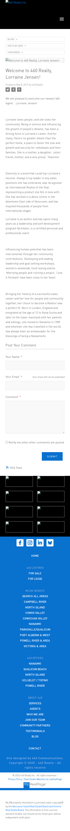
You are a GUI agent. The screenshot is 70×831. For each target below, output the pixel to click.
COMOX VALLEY (35, 613)
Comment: (12, 397)
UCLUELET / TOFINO (35, 680)
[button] (20, 542)
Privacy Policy (15, 779)
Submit (52, 456)
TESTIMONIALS (35, 731)
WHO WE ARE (35, 714)
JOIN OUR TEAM (35, 720)
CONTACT (35, 748)
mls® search (35, 590)
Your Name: (13, 357)
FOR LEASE (35, 578)
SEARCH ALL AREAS (35, 596)
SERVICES (35, 703)
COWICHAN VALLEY (35, 618)
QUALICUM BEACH (35, 669)
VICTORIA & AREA (35, 646)
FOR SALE (35, 573)
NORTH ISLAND (35, 607)
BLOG (35, 736)
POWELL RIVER (35, 685)
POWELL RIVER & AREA (35, 640)
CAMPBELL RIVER (35, 601)
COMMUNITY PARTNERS (35, 725)
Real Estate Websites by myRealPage (43, 779)
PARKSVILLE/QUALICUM (35, 629)
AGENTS (35, 708)
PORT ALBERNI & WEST (35, 635)
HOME (35, 555)
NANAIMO (35, 624)
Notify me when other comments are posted (36, 442)
